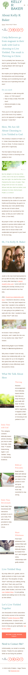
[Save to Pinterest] (21, 30)
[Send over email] (17, 30)
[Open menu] (24, 5)
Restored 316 (15, 671)
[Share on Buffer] (13, 30)
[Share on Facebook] (10, 30)
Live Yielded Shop (8, 592)
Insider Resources (14, 618)
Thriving (18, 382)
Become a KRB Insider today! (14, 635)
